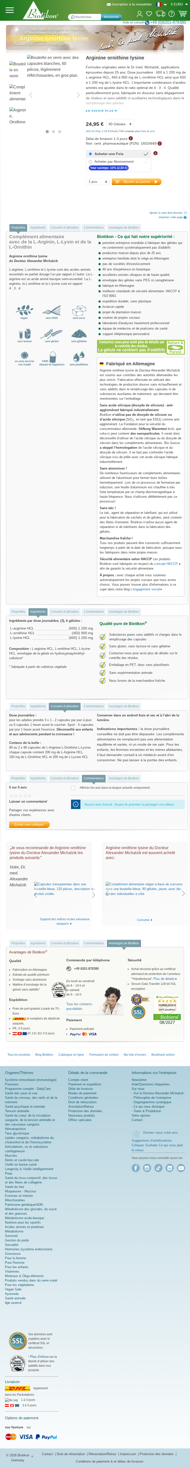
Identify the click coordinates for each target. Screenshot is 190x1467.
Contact (137, 1120)
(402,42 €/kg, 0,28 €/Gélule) (102, 131)
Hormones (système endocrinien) (28, 1249)
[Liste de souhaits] (149, 15)
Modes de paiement (82, 1093)
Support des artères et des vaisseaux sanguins (65, 921)
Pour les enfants (16, 1267)
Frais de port (148, 131)
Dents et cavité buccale (22, 1160)
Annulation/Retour (81, 1106)
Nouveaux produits (81, 1115)
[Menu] (9, 10)
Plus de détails (164, 979)
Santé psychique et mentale (25, 1106)
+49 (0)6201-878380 (168, 22)
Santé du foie (14, 1187)
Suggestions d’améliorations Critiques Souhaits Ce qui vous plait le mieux (157, 1145)
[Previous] (30, 95)
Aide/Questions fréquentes (151, 1084)
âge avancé (13, 1303)
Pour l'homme (14, 1262)
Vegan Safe (13, 1289)
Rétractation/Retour (103, 1454)
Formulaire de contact (104, 1054)
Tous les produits (18, 1054)
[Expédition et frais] (160, 16)
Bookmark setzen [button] (163, 1054)
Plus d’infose (39, 1357)
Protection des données (85, 1111)
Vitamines (12, 1271)
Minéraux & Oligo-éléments (24, 1276)
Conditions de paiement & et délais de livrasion (109, 1461)
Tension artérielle (17, 1111)
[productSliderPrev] (35, 895)
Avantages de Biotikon (124, 227)
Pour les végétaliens (19, 1285)
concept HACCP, (166, 564)
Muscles (11, 1155)
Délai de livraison (80, 1089)
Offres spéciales (80, 1120)
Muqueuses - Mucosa (20, 1191)
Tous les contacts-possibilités (79, 1006)
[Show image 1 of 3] (47, 131)
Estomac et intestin (19, 1196)
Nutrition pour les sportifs (23, 1222)
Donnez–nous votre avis (160, 1132)
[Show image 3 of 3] (59, 131)
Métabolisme (14, 1231)
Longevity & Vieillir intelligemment (29, 1169)
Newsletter (139, 1080)
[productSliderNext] (93, 895)
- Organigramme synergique (151, 1102)
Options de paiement (21, 1418)
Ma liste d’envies (135, 1054)
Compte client (78, 1080)
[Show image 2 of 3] (53, 131)
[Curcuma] (145, 889)
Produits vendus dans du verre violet (31, 1280)
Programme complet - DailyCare (28, 1089)
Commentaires (94, 227)
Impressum (128, 1454)
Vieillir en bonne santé (21, 1164)
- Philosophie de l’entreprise (151, 1098)
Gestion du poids (17, 1240)
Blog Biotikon (44, 1054)
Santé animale (15, 1298)
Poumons (12, 1084)
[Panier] (183, 15)
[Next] (78, 95)
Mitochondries (15, 1200)
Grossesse (13, 1254)
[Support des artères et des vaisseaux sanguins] (64, 889)
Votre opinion (141, 1115)
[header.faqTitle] (171, 16)
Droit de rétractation (82, 1102)
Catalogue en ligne (71, 1054)
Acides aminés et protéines (24, 1227)
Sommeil (11, 1236)
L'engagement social (145, 589)
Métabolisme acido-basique (24, 1218)
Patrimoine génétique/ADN (24, 1204)
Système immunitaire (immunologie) (30, 1080)
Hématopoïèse (15, 1129)
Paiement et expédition (84, 1084)
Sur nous (138, 1089)
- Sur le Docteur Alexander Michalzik (158, 1093)
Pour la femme (15, 1258)
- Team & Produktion (146, 1111)
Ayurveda (12, 1294)
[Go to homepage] (40, 10)
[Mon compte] (140, 13)
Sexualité (11, 1245)
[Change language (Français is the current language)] (161, 4)
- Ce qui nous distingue (148, 1106)
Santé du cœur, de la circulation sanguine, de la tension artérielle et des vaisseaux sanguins (30, 1120)
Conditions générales (83, 1098)
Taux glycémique (17, 1133)
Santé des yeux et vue (21, 1093)
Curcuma (143, 920)
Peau (8, 1173)
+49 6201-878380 (86, 968)
